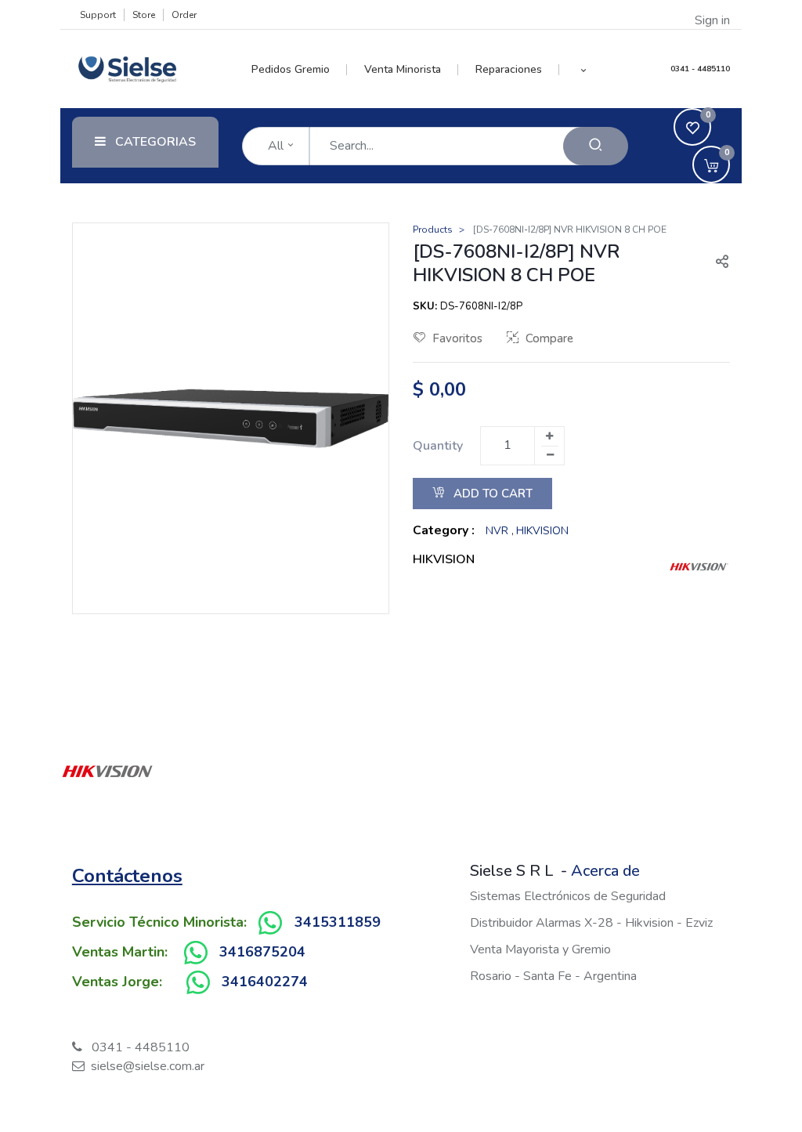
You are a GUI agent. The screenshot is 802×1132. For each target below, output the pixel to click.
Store (143, 15)
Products (433, 229)
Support (98, 15)
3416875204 (262, 951)
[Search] (595, 146)
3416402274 (265, 981)
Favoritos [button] (457, 338)
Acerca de (605, 870)
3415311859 (337, 922)
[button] (583, 69)
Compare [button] (549, 338)
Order (184, 15)
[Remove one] (550, 455)
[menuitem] (299, 69)
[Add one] (549, 436)
